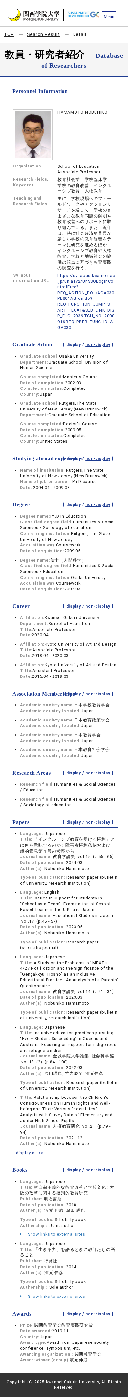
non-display (97, 345)
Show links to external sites (56, 1234)
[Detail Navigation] (108, 13)
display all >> (30, 1152)
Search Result (43, 34)
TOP (9, 34)
